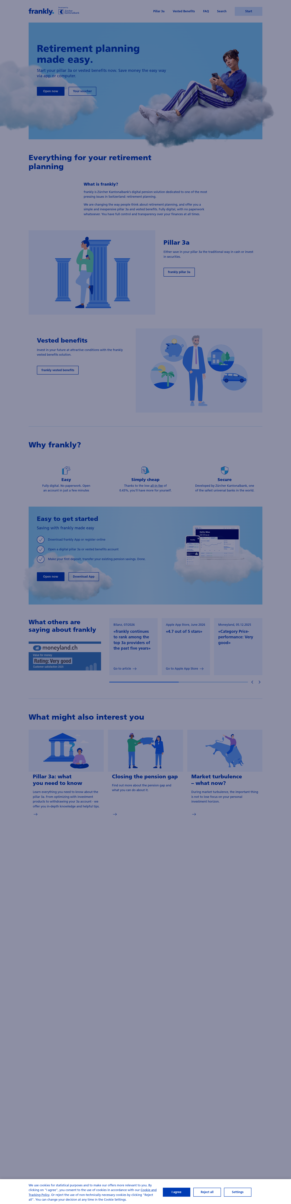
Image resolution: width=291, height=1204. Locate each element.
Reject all (207, 1192)
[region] (145, 1191)
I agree (176, 1192)
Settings (238, 1192)
